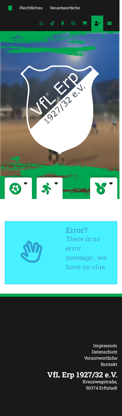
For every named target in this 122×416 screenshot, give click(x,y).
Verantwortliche (100, 358)
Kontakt (109, 364)
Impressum (105, 345)
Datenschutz (104, 352)
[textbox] (61, 375)
